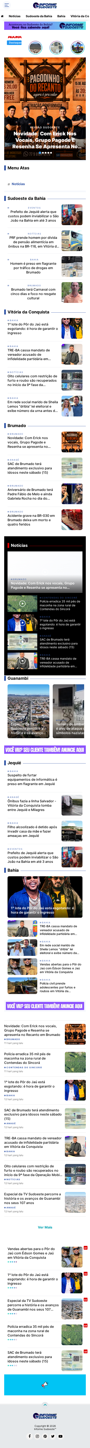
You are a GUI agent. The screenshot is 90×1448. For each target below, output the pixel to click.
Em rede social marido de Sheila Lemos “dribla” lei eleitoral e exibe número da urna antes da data (33, 406)
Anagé (14, 460)
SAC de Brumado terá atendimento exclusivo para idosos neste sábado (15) (30, 468)
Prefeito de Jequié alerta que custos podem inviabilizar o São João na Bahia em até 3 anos (33, 216)
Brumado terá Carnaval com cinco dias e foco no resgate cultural (33, 293)
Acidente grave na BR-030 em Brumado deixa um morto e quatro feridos (31, 519)
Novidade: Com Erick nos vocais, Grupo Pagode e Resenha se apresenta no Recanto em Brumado (45, 140)
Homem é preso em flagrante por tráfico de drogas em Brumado (33, 267)
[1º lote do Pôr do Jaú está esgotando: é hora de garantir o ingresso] (75, 1090)
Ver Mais (45, 1227)
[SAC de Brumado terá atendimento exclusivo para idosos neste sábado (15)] (75, 1118)
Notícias (15, 16)
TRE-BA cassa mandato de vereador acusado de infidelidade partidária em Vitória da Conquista (29, 354)
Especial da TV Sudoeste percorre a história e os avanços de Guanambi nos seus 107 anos (28, 728)
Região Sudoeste (45, 127)
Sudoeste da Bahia (39, 16)
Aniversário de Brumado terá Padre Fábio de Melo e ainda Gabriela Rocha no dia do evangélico (30, 494)
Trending (19, 177)
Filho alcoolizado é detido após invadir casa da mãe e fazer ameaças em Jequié (32, 831)
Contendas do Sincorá (59, 597)
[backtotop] (45, 1405)
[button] (40, 153)
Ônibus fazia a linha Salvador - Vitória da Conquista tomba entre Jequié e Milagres (32, 805)
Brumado (34, 285)
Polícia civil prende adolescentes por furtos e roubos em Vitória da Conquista (57, 987)
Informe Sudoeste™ (45, 1429)
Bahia (61, 16)
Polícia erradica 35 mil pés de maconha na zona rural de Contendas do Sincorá (60, 605)
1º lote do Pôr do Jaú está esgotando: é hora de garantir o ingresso (33, 328)
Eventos (34, 207)
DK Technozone (12, 1406)
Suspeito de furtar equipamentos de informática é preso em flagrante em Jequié (32, 779)
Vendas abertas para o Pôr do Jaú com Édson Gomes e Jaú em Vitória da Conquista (60, 968)
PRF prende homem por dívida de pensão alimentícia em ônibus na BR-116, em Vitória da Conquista (33, 241)
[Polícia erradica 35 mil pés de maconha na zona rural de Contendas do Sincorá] (75, 1062)
